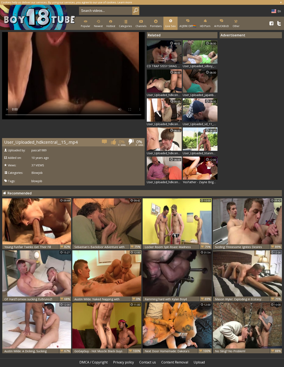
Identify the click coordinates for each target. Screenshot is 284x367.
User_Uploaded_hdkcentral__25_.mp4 (164, 153)
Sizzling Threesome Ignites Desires (248, 247)
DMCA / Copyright (93, 362)
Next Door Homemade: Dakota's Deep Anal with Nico (178, 351)
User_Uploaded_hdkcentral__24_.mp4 (164, 124)
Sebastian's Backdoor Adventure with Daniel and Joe (107, 247)
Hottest (110, 26)
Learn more (124, 2)
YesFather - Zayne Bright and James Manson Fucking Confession (200, 182)
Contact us (147, 362)
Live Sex (170, 26)
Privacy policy (123, 362)
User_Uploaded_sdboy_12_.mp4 (200, 66)
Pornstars (156, 26)
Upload (199, 362)
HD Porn (205, 26)
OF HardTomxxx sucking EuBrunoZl (37, 299)
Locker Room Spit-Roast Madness (178, 247)
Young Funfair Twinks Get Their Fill (37, 247)
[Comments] (105, 143)
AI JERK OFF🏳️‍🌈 (187, 26)
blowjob (36, 181)
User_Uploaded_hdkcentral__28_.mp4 (164, 182)
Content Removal (174, 362)
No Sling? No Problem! (248, 351)
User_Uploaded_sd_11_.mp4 (200, 124)
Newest (98, 26)
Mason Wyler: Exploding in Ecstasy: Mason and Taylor (248, 299)
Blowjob (37, 172)
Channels (141, 26)
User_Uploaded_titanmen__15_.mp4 (200, 153)
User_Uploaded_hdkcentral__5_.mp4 (164, 95)
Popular (85, 26)
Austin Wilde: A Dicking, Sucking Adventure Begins (37, 351)
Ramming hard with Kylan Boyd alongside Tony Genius (178, 299)
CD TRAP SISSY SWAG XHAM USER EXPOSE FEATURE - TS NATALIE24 (164, 66)
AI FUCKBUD (221, 26)
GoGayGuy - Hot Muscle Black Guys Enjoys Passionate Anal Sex (107, 351)
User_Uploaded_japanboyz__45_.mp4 (200, 95)
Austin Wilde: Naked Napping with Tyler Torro (107, 299)
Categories (125, 26)
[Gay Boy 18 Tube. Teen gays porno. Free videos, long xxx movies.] (38, 18)
